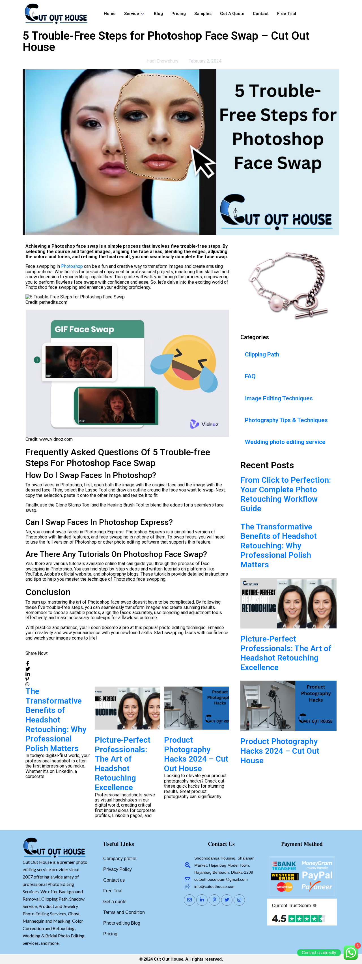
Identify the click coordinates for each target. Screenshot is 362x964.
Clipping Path (262, 354)
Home (110, 13)
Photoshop (72, 266)
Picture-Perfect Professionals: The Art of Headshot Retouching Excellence (122, 763)
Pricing (178, 13)
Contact (261, 13)
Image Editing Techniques (279, 398)
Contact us (114, 880)
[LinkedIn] (202, 900)
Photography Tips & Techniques (286, 420)
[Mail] (189, 900)
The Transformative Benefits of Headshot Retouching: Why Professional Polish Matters (55, 720)
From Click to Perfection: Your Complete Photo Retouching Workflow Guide (285, 494)
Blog (158, 13)
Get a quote (232, 13)
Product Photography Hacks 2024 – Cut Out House (196, 754)
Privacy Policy (117, 869)
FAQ (250, 376)
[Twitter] (226, 900)
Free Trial (286, 13)
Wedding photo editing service (285, 442)
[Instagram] (239, 900)
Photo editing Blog (121, 923)
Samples (203, 13)
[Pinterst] (214, 900)
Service (131, 13)
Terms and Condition (124, 912)
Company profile (119, 858)
